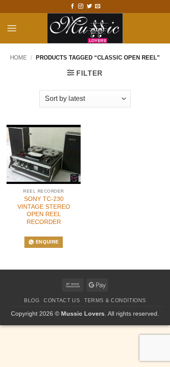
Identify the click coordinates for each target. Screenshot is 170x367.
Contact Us (62, 300)
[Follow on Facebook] (72, 6)
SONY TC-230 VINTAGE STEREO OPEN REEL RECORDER (43, 210)
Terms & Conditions (115, 300)
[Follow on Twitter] (89, 6)
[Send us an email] (97, 6)
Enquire (47, 241)
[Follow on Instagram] (80, 6)
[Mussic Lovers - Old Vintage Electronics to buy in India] (85, 28)
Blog (31, 300)
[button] (12, 28)
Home (18, 57)
